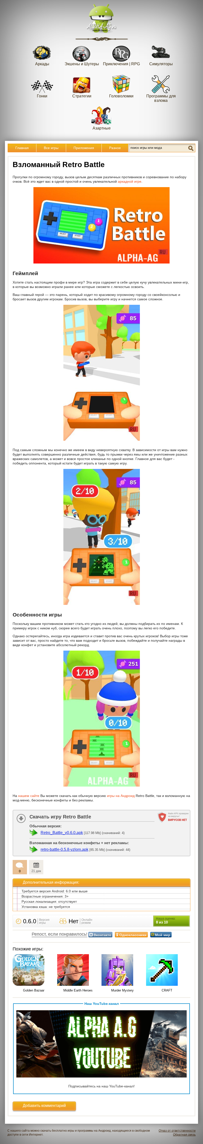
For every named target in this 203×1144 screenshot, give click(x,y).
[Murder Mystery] (123, 970)
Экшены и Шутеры (82, 64)
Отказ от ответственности (177, 1130)
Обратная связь (184, 1134)
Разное (115, 148)
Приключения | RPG (121, 64)
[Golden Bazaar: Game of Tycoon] (34, 970)
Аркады (42, 64)
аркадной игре (129, 181)
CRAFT (167, 990)
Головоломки (121, 96)
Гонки (42, 96)
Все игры (51, 148)
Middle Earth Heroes (78, 990)
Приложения (84, 148)
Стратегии (81, 96)
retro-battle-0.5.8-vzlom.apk (64, 849)
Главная (22, 148)
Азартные (102, 128)
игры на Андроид (121, 796)
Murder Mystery (122, 990)
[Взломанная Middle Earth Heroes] (78, 970)
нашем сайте (28, 796)
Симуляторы (161, 64)
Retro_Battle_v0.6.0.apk (62, 833)
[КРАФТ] (167, 970)
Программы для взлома (161, 98)
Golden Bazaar (33, 990)
